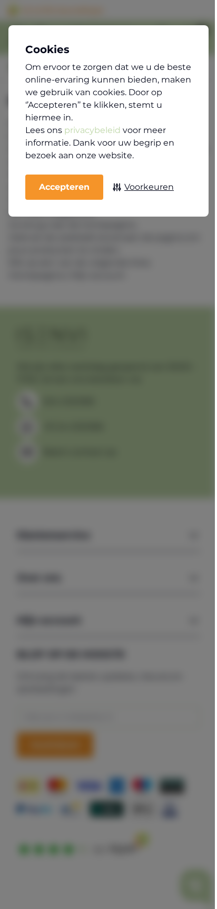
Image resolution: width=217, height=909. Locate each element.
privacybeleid (92, 130)
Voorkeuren (149, 187)
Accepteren (64, 187)
